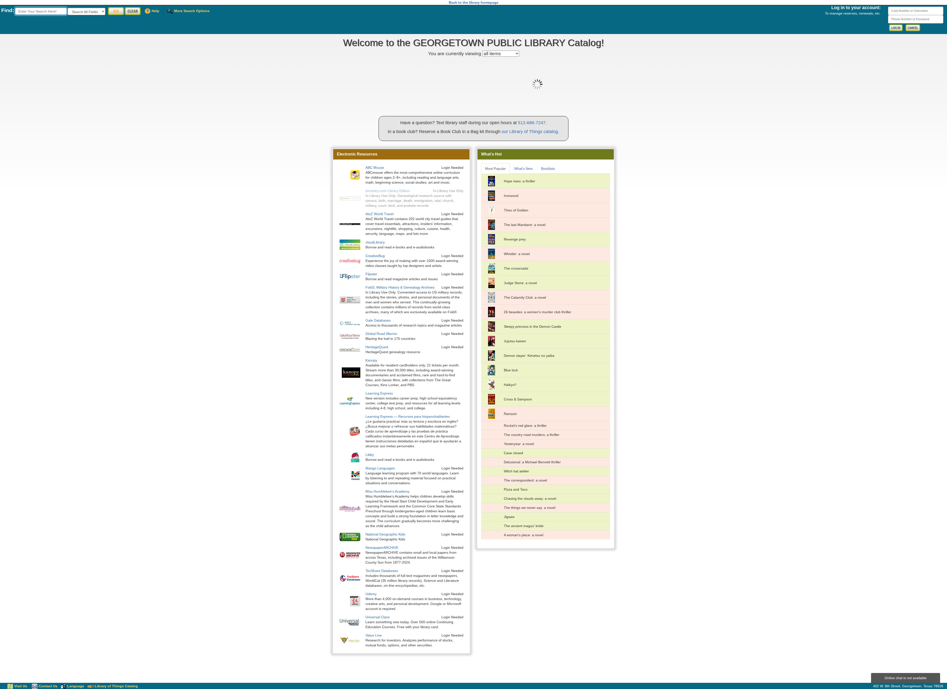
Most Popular (495, 169)
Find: (7, 10)
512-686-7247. (532, 122)
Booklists (548, 169)
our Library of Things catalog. (530, 131)
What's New (523, 169)
